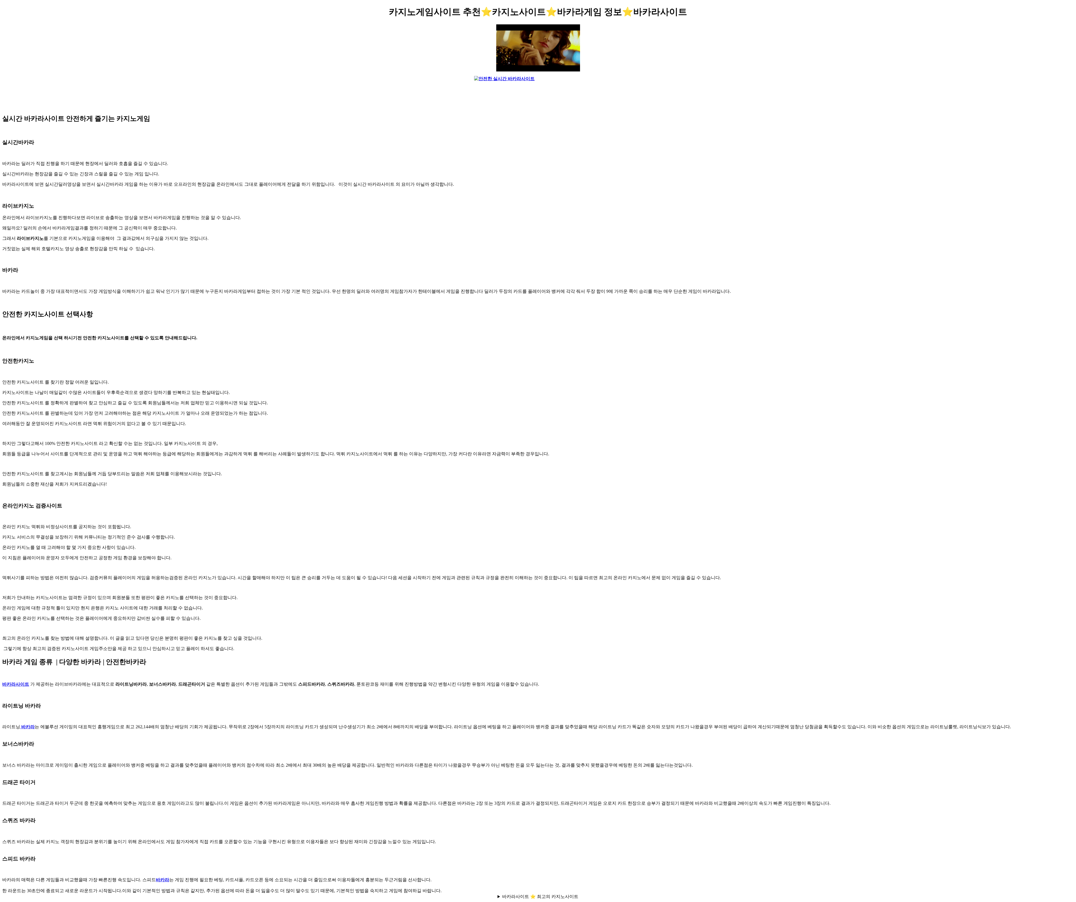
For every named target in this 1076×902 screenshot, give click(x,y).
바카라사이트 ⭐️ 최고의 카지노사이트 (540, 896)
